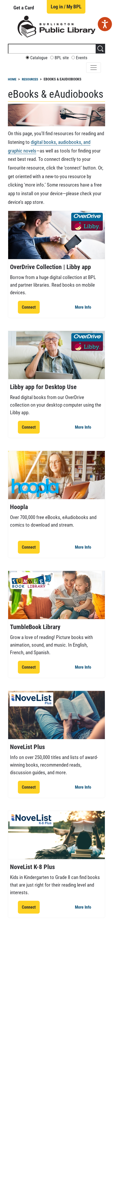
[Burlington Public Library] (56, 26)
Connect (31, 307)
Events (81, 58)
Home (12, 79)
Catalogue (39, 58)
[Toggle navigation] (93, 67)
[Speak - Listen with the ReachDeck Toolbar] (105, 24)
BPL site (62, 58)
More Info (85, 307)
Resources (30, 79)
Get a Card (23, 8)
